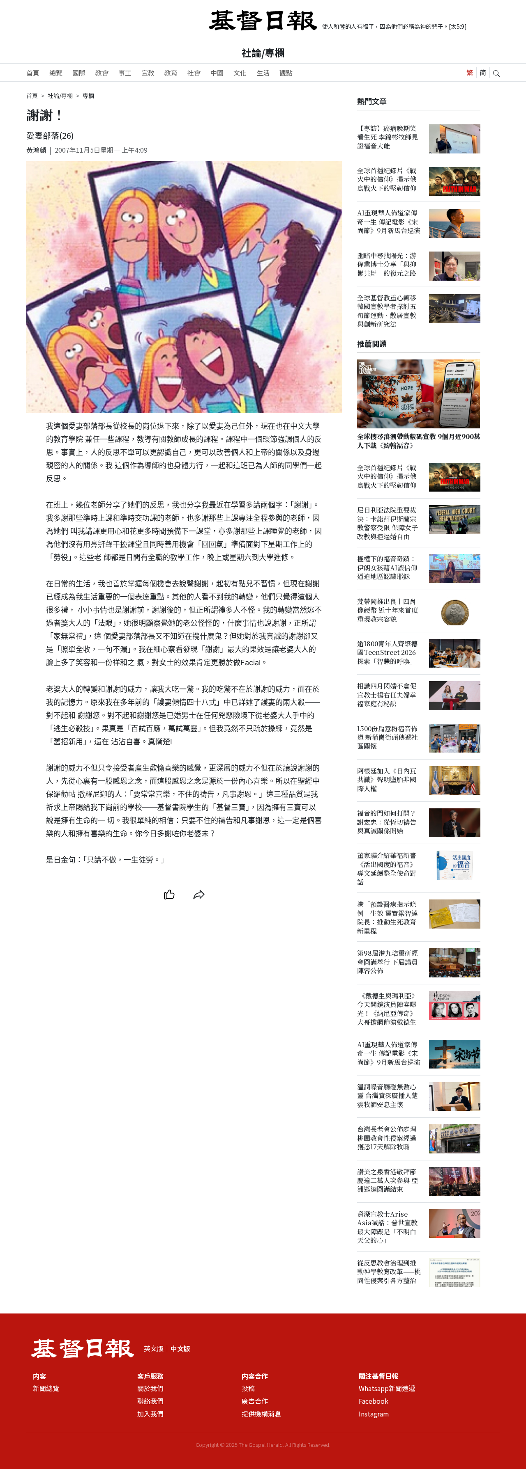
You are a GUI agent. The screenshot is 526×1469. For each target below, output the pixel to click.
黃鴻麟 (36, 150)
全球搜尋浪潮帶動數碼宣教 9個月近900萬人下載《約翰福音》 (418, 441)
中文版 (180, 1348)
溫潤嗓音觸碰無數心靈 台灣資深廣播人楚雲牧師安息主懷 (387, 1096)
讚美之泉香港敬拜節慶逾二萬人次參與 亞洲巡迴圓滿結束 (387, 1180)
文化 (240, 73)
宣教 (148, 73)
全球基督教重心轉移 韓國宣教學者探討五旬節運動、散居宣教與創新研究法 (386, 311)
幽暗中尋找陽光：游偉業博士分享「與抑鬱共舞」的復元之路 (386, 264)
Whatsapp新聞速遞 (387, 1388)
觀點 (286, 73)
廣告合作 (255, 1401)
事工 (125, 73)
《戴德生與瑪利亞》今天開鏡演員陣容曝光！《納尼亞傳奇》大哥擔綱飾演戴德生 (387, 1009)
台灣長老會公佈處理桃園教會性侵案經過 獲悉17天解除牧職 (386, 1138)
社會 (194, 73)
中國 (217, 73)
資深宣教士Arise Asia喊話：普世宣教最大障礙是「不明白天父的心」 (387, 1227)
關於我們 (150, 1388)
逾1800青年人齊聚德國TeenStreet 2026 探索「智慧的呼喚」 (387, 652)
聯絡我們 (150, 1401)
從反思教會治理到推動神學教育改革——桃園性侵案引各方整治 (389, 1272)
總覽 (55, 73)
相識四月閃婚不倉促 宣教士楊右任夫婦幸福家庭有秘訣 (386, 695)
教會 (101, 73)
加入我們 (150, 1414)
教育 (171, 73)
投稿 (248, 1388)
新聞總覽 (46, 1388)
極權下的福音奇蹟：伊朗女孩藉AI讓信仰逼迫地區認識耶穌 (387, 567)
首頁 (32, 73)
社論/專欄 (263, 52)
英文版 (154, 1348)
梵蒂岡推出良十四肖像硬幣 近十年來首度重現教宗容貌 (387, 610)
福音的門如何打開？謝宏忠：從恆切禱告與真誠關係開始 (386, 822)
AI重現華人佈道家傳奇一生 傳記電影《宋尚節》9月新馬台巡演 (388, 222)
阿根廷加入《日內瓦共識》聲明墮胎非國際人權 (386, 780)
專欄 (88, 96)
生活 (263, 73)
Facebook (373, 1401)
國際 (78, 73)
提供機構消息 (261, 1414)
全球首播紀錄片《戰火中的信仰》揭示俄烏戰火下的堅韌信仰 (386, 179)
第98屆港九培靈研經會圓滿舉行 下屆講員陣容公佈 (387, 962)
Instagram (374, 1414)
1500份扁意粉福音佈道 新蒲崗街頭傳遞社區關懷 (387, 737)
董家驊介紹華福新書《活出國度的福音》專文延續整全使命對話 (386, 869)
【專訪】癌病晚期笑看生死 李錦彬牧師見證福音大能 (387, 137)
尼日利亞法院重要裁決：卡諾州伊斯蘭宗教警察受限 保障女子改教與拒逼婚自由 (387, 523)
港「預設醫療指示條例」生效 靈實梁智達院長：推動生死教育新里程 (387, 918)
